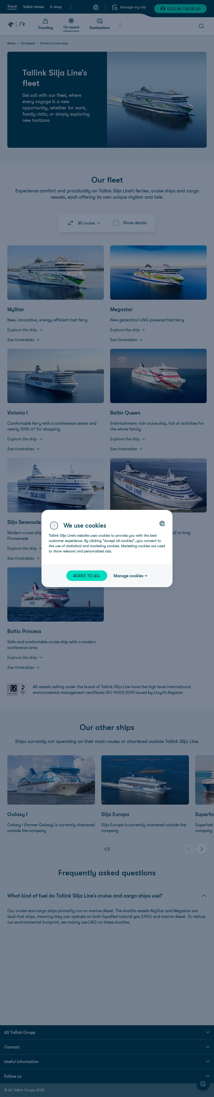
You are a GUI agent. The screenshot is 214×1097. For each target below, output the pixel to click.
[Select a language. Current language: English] (162, 523)
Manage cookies (128, 576)
